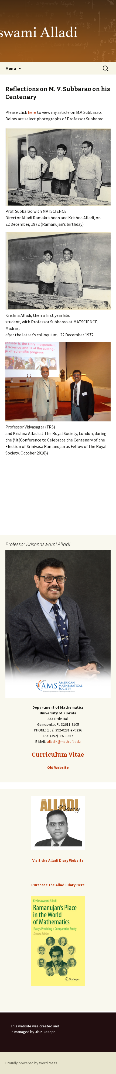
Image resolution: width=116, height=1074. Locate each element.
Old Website (58, 767)
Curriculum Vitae (58, 754)
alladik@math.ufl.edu (64, 741)
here (32, 112)
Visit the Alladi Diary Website (58, 860)
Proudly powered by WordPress (31, 1062)
